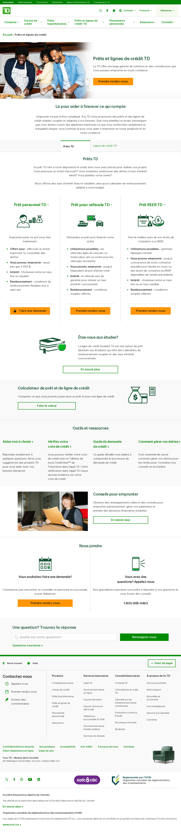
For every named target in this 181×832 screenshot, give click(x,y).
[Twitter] (6, 780)
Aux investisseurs (156, 706)
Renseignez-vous (144, 637)
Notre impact (154, 690)
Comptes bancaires (62, 683)
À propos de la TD (102, 2)
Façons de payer (92, 699)
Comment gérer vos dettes (158, 441)
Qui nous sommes (156, 683)
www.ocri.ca (11, 824)
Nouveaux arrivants (125, 722)
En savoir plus (12, 806)
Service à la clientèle (158, 713)
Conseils (167, 22)
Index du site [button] (46, 751)
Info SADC (86, 747)
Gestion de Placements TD (78, 2)
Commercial (42, 2)
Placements (57, 2)
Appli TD (87, 683)
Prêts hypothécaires (56, 22)
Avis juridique (47, 747)
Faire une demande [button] (30, 311)
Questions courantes (26, 645)
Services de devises (94, 736)
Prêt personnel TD (30, 205)
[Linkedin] (38, 780)
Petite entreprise (25, 2)
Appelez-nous (19, 684)
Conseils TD (121, 683)
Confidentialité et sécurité (18, 747)
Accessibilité (67, 747)
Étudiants (120, 729)
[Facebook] (14, 780)
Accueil (7, 35)
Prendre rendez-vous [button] (90, 311)
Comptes (10, 22)
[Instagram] (21, 780)
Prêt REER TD (150, 205)
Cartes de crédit (30, 22)
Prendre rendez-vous (24, 691)
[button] (100, 10)
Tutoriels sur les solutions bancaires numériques (125, 702)
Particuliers (8, 2)
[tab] (75, 146)
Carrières (152, 720)
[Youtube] (30, 780)
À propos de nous (108, 747)
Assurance (147, 22)
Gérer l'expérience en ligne (18, 751)
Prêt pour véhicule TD (90, 205)
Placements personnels (117, 22)
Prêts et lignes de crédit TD (86, 22)
